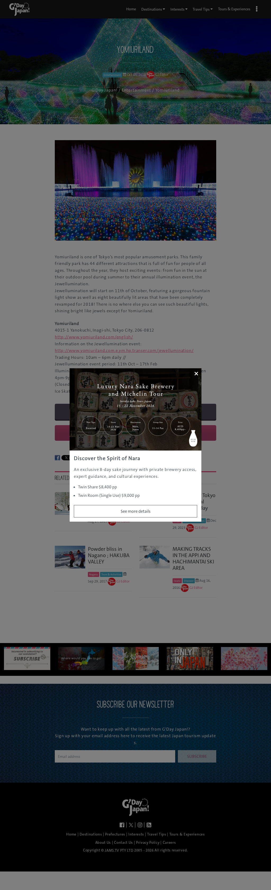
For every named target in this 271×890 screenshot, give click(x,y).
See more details (136, 511)
